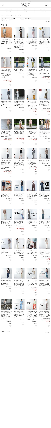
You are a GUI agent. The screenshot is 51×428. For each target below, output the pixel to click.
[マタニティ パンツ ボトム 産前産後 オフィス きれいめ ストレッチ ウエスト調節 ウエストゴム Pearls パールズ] (19, 32)
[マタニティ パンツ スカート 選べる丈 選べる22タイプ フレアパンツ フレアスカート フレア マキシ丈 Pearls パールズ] (44, 124)
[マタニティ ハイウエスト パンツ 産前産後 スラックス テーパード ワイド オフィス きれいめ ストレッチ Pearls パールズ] (44, 32)
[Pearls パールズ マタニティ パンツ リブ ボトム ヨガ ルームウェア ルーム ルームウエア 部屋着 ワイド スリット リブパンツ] (31, 62)
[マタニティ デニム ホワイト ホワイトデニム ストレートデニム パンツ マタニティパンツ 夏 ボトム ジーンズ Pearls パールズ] (6, 243)
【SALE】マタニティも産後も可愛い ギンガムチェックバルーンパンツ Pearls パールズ (44, 72)
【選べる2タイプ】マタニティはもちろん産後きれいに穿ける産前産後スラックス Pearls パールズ (44, 42)
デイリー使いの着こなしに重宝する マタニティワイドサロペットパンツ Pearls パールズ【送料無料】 (31, 195)
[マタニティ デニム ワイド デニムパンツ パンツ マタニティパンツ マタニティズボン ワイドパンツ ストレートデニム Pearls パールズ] (6, 273)
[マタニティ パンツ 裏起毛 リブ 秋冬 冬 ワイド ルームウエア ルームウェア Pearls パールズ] (19, 243)
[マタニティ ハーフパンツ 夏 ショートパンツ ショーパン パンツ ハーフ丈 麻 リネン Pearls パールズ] (19, 153)
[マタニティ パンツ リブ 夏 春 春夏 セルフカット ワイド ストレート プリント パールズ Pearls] (6, 124)
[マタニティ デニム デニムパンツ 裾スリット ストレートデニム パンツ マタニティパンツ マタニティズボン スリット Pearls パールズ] (19, 214)
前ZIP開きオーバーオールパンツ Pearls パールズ (31, 222)
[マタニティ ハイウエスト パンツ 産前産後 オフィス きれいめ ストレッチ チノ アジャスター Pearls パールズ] (31, 32)
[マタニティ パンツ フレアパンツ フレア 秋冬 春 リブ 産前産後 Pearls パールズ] (31, 273)
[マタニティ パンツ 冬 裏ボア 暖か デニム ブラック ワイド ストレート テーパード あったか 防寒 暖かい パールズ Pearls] (44, 214)
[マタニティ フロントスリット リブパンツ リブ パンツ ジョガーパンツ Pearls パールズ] (44, 304)
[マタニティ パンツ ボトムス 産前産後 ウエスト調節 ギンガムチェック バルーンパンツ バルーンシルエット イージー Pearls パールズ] (44, 62)
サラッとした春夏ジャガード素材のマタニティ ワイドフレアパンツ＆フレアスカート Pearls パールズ (44, 134)
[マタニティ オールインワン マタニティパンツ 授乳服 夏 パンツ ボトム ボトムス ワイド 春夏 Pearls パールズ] (19, 304)
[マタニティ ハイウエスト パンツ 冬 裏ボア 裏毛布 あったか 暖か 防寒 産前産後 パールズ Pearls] (19, 94)
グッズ (25, 11)
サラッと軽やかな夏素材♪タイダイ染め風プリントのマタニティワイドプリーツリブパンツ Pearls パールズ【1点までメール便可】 (6, 315)
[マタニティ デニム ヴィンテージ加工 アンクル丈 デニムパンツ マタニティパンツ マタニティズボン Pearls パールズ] (19, 62)
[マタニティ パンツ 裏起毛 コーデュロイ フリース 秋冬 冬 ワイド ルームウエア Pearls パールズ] (6, 185)
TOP (1, 15)
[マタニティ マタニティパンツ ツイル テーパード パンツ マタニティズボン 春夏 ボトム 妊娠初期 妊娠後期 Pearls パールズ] (6, 214)
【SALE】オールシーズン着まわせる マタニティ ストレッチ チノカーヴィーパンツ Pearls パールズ (31, 134)
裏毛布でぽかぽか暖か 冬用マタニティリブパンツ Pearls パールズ (44, 162)
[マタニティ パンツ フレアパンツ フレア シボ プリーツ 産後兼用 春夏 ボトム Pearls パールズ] (44, 243)
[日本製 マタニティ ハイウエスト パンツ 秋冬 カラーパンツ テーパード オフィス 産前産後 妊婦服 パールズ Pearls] (44, 273)
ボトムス (12, 15)
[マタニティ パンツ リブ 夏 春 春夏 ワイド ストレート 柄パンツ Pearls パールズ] (6, 153)
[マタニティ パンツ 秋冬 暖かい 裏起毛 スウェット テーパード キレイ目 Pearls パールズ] (19, 273)
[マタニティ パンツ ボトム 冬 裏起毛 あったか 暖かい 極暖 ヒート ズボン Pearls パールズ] (31, 243)
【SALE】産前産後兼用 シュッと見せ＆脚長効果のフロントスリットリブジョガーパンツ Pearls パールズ (44, 314)
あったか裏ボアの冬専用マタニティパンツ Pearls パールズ (44, 222)
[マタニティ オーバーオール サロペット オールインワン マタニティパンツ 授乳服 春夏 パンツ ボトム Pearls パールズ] (31, 185)
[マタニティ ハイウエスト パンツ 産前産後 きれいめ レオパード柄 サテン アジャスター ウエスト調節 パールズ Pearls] (31, 153)
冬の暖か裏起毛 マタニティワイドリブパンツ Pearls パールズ (19, 252)
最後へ (49, 21)
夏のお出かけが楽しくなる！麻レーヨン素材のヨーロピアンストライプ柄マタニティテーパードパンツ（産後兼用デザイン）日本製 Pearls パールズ (31, 315)
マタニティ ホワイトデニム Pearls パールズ (6, 252)
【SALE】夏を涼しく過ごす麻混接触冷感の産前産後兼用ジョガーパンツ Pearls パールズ (44, 104)
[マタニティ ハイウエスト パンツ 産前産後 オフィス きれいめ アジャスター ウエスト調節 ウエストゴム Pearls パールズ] (44, 94)
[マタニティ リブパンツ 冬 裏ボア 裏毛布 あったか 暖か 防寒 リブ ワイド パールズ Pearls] (44, 153)
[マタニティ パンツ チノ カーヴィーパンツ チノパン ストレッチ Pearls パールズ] (31, 124)
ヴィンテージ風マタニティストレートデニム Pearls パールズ (19, 70)
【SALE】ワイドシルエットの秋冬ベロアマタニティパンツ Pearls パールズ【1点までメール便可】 (31, 104)
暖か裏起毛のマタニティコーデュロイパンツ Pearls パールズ (31, 252)
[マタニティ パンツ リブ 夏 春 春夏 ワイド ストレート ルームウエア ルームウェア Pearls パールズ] (6, 62)
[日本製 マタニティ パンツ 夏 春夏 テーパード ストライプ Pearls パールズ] (31, 304)
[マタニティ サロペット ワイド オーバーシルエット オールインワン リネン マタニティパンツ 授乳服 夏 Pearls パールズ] (44, 185)
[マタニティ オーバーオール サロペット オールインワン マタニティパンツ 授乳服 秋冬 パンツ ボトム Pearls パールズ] (31, 214)
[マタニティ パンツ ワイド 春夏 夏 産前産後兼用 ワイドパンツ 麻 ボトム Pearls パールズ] (19, 124)
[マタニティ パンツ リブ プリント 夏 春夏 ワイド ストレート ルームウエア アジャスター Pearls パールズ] (6, 304)
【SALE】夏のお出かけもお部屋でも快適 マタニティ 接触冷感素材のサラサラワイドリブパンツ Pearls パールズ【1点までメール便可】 (6, 73)
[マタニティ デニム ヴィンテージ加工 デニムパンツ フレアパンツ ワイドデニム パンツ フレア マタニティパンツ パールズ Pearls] (19, 185)
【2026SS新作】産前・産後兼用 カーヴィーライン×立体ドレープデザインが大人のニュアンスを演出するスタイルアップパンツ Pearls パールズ (19, 43)
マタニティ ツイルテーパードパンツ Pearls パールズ (6, 222)
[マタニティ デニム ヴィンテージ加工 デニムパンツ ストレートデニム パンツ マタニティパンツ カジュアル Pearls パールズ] (6, 32)
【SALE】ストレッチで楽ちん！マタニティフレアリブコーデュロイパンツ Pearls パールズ (31, 283)
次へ (46, 21)
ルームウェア (8, 11)
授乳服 (25, 9)
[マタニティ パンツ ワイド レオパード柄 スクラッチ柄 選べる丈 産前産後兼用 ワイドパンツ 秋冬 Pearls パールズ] (6, 94)
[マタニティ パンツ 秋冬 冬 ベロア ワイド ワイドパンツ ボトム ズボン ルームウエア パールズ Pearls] (31, 94)
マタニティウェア (8, 9)
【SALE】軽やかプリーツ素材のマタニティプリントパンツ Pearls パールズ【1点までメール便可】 (6, 134)
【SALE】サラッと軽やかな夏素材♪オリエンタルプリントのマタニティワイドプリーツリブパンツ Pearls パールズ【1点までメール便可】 (6, 164)
